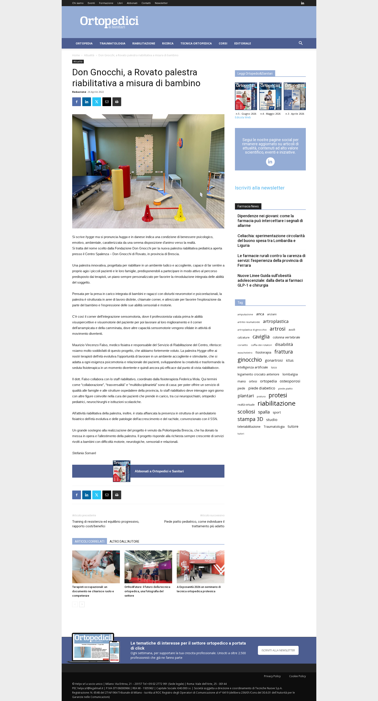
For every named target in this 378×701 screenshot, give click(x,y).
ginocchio (250, 359)
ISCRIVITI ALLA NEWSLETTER (278, 650)
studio (271, 419)
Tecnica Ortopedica (196, 43)
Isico (274, 367)
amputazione (245, 314)
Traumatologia (112, 43)
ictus (290, 360)
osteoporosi (290, 381)
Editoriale (242, 43)
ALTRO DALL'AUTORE (124, 541)
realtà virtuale (246, 404)
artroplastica (276, 321)
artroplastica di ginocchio (252, 329)
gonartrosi (274, 360)
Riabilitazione (143, 43)
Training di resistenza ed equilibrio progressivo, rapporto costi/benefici (105, 524)
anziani (271, 314)
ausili (292, 329)
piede (241, 388)
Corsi (223, 43)
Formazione (106, 3)
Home (76, 55)
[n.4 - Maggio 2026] (270, 97)
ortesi (253, 381)
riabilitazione (277, 403)
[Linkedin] (302, 3)
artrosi (277, 328)
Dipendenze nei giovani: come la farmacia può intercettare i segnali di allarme (270, 221)
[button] (300, 44)
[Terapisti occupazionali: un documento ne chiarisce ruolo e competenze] (96, 566)
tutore (293, 426)
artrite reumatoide (249, 322)
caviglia (261, 336)
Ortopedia (84, 43)
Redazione (79, 91)
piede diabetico (261, 388)
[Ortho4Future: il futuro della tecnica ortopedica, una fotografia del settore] (148, 566)
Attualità (89, 55)
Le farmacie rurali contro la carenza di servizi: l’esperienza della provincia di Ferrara (271, 260)
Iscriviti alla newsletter (260, 188)
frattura (283, 351)
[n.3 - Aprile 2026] (295, 97)
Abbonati (132, 3)
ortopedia (268, 381)
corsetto (243, 345)
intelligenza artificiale (253, 367)
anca (260, 314)
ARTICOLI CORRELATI (89, 541)
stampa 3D (250, 419)
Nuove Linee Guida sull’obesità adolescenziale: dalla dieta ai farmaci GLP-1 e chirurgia (270, 280)
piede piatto (285, 388)
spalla (264, 412)
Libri (120, 3)
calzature (244, 337)
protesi (278, 395)
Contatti (146, 3)
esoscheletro (245, 352)
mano (242, 381)
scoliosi (246, 411)
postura (261, 396)
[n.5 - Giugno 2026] (121, 471)
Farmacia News (248, 206)
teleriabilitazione (249, 426)
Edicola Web (243, 117)
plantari (246, 395)
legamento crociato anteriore (258, 374)
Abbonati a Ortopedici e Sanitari (159, 471)
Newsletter (161, 3)
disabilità (284, 344)
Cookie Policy (297, 676)
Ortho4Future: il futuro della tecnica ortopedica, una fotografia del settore (147, 591)
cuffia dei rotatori (261, 345)
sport (277, 412)
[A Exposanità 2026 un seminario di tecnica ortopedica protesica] (200, 566)
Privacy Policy (272, 676)
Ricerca (167, 43)
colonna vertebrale (286, 337)
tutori (241, 433)
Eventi (91, 3)
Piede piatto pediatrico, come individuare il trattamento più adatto (194, 524)
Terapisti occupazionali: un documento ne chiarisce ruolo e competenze (93, 591)
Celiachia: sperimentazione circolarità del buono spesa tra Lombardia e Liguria (271, 240)
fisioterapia (263, 352)
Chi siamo (78, 3)
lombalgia (290, 374)
